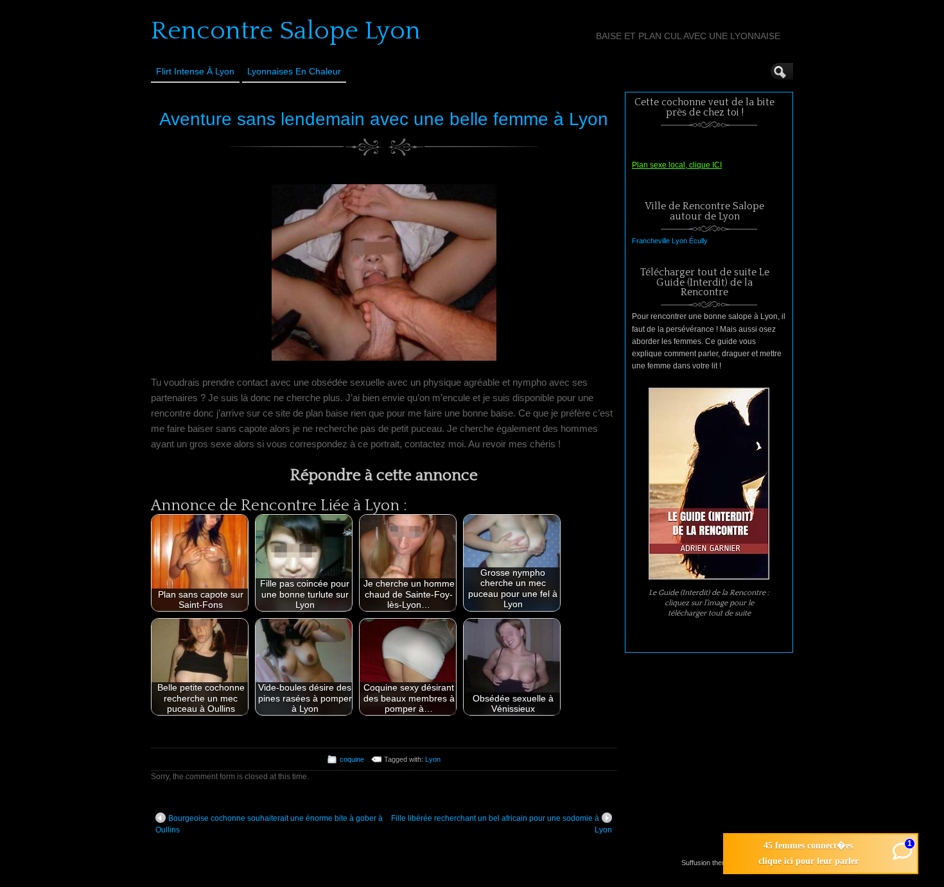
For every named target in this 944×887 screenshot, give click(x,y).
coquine (352, 759)
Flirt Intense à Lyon (195, 71)
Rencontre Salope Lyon (286, 31)
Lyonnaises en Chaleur (294, 71)
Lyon (433, 759)
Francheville (651, 241)
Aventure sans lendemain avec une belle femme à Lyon (383, 119)
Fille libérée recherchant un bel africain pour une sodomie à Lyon (501, 824)
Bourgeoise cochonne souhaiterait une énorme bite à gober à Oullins (269, 824)
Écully (698, 241)
